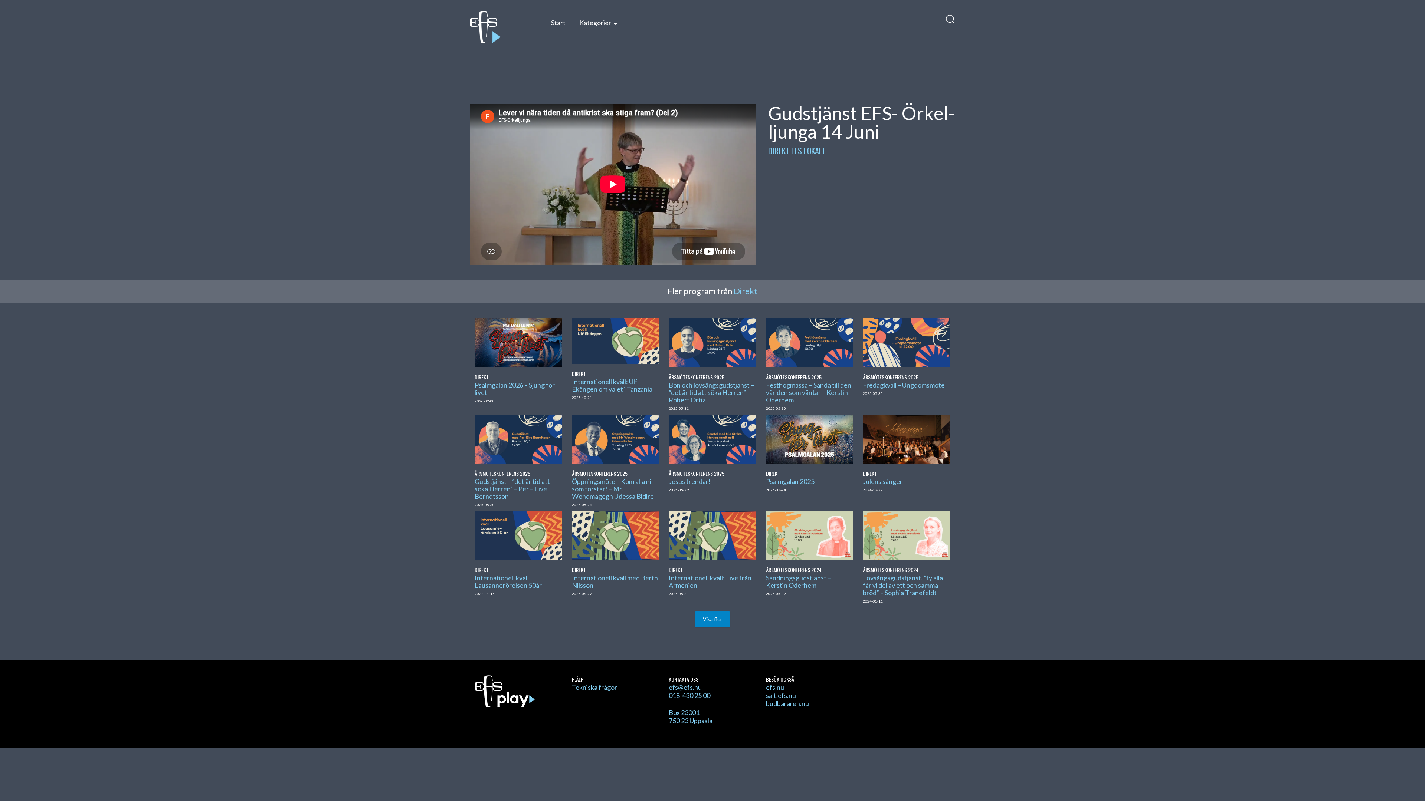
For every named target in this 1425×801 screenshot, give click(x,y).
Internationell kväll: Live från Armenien (710, 581)
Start (558, 23)
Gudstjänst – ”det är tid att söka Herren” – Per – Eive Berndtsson (512, 488)
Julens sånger (882, 481)
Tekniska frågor (594, 687)
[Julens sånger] (906, 438)
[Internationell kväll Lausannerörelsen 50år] (518, 535)
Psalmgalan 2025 (790, 481)
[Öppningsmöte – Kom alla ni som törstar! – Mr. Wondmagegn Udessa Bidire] (615, 438)
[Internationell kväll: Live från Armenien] (712, 535)
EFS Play (502, 27)
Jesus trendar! (690, 481)
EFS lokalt (808, 150)
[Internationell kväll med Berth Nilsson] (615, 535)
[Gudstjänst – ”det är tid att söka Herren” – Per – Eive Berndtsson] (518, 438)
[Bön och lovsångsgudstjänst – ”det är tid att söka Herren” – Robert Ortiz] (712, 342)
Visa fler (712, 619)
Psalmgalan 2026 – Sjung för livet (515, 388)
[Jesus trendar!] (712, 438)
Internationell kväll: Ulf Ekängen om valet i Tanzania (612, 385)
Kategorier (595, 23)
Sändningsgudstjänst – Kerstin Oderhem (798, 581)
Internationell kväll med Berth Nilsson (615, 581)
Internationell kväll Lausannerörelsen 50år (508, 581)
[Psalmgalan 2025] (809, 438)
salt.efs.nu (781, 695)
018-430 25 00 (689, 695)
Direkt (778, 150)
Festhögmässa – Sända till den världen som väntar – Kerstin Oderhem (808, 392)
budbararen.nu (787, 703)
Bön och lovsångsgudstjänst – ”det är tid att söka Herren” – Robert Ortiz (711, 392)
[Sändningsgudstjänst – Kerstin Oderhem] (809, 535)
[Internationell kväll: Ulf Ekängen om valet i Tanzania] (615, 340)
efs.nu (775, 687)
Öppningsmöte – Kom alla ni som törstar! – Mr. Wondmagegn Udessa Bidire (613, 488)
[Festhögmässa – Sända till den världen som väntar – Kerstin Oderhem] (809, 342)
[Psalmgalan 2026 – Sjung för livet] (518, 342)
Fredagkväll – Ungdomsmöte (904, 385)
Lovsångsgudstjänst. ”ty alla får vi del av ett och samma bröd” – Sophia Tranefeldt (903, 585)
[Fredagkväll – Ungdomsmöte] (906, 342)
